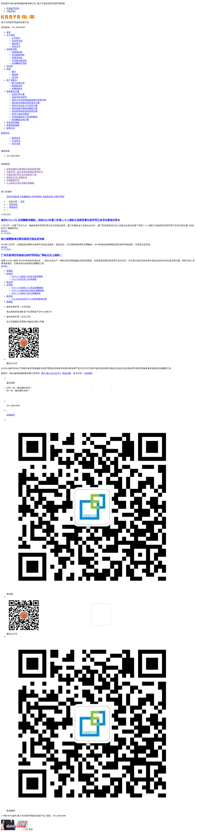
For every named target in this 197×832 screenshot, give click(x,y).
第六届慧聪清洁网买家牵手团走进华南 (22, 238)
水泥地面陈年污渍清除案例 (25, 117)
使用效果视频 (12, 125)
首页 (8, 32)
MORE (5, 231)
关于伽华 (10, 35)
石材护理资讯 (12, 8)
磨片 (14, 72)
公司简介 (16, 38)
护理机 (9, 285)
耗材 (8, 69)
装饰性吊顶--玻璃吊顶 (16, 177)
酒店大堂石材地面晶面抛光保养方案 (29, 100)
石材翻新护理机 (19, 63)
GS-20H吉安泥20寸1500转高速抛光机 (29, 299)
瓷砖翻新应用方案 (20, 119)
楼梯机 (9, 302)
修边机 (9, 282)
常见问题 (16, 143)
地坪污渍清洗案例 (20, 114)
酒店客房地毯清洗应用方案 (25, 111)
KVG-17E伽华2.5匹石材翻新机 (26, 293)
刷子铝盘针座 (18, 83)
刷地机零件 (17, 86)
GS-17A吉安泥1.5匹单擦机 (24, 279)
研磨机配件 (17, 88)
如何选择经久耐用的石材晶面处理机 (23, 169)
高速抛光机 (17, 52)
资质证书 (16, 46)
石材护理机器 (12, 196)
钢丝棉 (15, 74)
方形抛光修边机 (19, 60)
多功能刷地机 (18, 55)
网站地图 (66, 373)
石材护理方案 (18, 94)
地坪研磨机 (36, 196)
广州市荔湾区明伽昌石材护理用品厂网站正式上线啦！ (31, 255)
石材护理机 (11, 49)
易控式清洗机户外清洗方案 (25, 105)
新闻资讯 (5, 133)
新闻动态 (16, 138)
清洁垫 (15, 77)
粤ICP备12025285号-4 (51, 373)
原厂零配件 (11, 80)
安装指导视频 (12, 122)
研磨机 (9, 271)
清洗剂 (9, 66)
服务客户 (16, 43)
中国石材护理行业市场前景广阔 (21, 174)
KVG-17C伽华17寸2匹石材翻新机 (27, 288)
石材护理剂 (59, 196)
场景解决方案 (12, 91)
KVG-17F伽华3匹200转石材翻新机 (28, 290)
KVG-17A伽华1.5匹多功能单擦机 (27, 276)
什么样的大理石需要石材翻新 (20, 183)
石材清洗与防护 (19, 97)
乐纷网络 (88, 373)
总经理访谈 (17, 41)
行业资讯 (16, 141)
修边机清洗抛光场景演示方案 (26, 103)
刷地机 (9, 273)
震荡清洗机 (17, 57)
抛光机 (9, 296)
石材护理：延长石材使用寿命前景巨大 (24, 172)
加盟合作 (10, 128)
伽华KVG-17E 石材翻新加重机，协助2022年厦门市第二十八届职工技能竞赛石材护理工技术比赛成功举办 (60, 220)
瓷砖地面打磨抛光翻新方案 (25, 108)
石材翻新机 (25, 196)
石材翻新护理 (12, 180)
